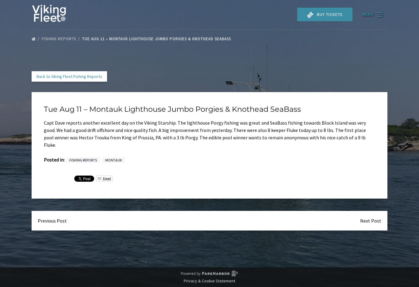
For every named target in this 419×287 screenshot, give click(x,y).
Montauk (113, 160)
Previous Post (52, 221)
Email (106, 178)
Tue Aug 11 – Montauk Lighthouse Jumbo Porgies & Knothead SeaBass (157, 38)
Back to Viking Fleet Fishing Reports (69, 76)
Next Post (370, 221)
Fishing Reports (59, 38)
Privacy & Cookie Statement (209, 281)
